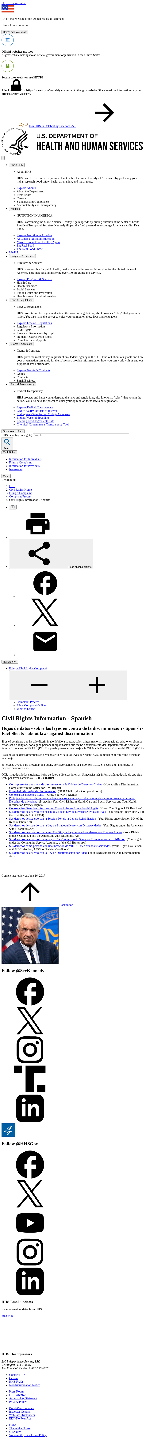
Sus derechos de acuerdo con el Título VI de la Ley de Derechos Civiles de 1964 (57, 811)
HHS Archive (17, 1395)
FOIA (12, 1425)
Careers (13, 1378)
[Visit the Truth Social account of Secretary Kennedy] (30, 1092)
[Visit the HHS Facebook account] (30, 1177)
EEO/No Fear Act (20, 1418)
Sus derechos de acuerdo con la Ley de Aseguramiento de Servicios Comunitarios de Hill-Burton (67, 839)
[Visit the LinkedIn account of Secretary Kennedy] (30, 1121)
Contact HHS (17, 1374)
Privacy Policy (18, 1401)
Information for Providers (24, 465)
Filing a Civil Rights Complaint (28, 668)
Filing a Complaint (20, 462)
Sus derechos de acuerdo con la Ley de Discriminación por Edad (48, 852)
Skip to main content (14, 3)
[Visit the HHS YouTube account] (30, 1236)
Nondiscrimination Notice (24, 1385)
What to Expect (26, 708)
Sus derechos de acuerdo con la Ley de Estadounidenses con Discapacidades (55, 825)
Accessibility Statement (23, 1398)
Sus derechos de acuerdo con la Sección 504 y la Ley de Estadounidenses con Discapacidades (65, 832)
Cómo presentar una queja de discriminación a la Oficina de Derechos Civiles (55, 784)
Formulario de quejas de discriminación (32, 791)
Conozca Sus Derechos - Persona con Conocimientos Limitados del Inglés (53, 808)
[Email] (45, 654)
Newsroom (15, 469)
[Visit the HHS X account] (30, 1206)
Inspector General (19, 1411)
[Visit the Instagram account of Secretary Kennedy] (30, 1063)
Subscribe (7, 1315)
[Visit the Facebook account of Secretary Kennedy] (30, 1004)
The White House (19, 1428)
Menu (6, 476)
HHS (12, 486)
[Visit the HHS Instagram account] (30, 1265)
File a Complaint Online (31, 705)
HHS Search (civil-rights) (17, 435)
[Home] (73, 154)
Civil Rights (9, 452)
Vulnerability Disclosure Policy (28, 1435)
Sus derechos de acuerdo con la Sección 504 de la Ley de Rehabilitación (52, 818)
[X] (45, 625)
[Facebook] (45, 596)
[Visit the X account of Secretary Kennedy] (30, 1033)
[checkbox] (13, 507)
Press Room (16, 1391)
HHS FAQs (16, 1381)
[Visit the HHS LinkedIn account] (30, 1294)
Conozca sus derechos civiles (26, 794)
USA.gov (15, 1431)
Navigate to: (9, 661)
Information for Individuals (25, 459)
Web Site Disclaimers (22, 1415)
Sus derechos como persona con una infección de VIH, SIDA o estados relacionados (59, 846)
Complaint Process (20, 496)
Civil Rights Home (20, 489)
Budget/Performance (21, 1408)
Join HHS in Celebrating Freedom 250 (52, 126)
